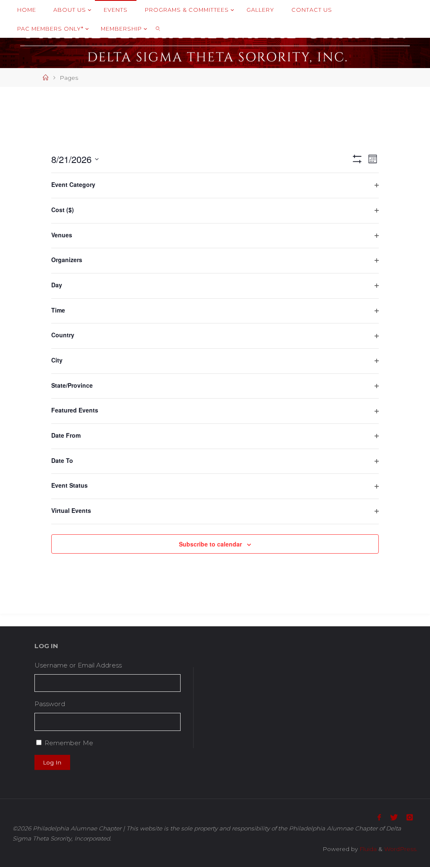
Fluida (367, 849)
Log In (52, 762)
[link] (158, 28)
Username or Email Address (78, 665)
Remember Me (69, 743)
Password (49, 704)
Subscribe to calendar (210, 544)
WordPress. (400, 849)
